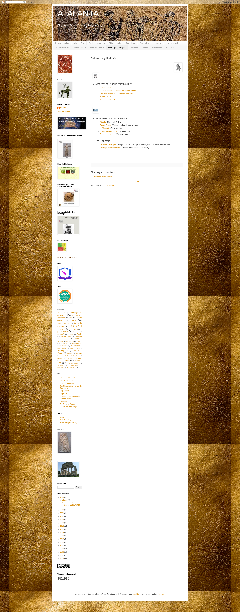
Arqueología (76, 315)
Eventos (70, 334)
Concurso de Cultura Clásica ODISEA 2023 (71, 504)
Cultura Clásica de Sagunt (69, 377)
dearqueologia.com (67, 383)
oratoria (79, 353)
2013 (62, 536)
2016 (62, 526)
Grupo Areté (64, 394)
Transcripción (74, 365)
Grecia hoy (65, 339)
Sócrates (66, 360)
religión (60, 358)
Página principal (62, 43)
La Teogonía (105, 128)
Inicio (137, 182)
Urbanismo (61, 367)
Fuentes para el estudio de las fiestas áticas (118, 91)
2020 (62, 516)
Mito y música (75, 346)
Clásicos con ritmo (97, 43)
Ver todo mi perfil (64, 111)
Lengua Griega (76, 343)
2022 (62, 510)
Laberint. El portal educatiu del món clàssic (70, 397)
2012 (62, 539)
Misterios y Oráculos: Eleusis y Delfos (115, 100)
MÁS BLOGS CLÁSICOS (67, 258)
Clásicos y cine (115, 43)
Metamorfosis (105, 97)
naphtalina (137, 594)
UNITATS (170, 48)
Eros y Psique (105, 125)
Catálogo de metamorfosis (110, 148)
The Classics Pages (67, 404)
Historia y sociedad (174, 43)
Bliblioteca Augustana (68, 420)
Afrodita (103, 122)
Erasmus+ (76, 332)
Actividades (157, 48)
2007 (62, 555)
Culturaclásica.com (67, 380)
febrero (65, 500)
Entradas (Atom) (108, 186)
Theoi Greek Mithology (68, 407)
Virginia (63, 108)
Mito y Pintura (62, 348)
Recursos (134, 48)
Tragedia (60, 365)
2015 (62, 529)
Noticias (69, 353)
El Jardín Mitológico (108, 145)
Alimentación (62, 313)
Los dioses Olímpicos (109, 131)
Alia (75, 43)
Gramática (144, 43)
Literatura (157, 43)
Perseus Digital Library (68, 423)
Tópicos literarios (73, 363)
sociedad (78, 358)
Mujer (60, 353)
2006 (62, 558)
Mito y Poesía (80, 48)
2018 (62, 523)
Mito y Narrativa (97, 48)
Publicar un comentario (103, 177)
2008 (62, 552)
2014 (62, 533)
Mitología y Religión (117, 48)
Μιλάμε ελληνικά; (62, 48)
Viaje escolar (71, 367)
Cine (59, 323)
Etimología (130, 43)
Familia (79, 334)
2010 (62, 545)
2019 (62, 520)
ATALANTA (78, 13)
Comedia (67, 323)
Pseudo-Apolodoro (71, 355)
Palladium (63, 401)
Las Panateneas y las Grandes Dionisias (116, 94)
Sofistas (77, 360)
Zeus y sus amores (108, 134)
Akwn (62, 417)
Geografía (79, 336)
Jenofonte (70, 341)
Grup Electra (64, 391)
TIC (59, 363)
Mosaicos (76, 350)
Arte (82, 43)
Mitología (62, 350)
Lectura (79, 341)
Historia (60, 341)
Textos (145, 48)
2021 (62, 513)
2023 (62, 497)
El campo (74, 329)
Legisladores (64, 343)
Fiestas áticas (105, 88)
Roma (70, 358)
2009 (62, 549)
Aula (73, 320)
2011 (62, 542)
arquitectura (62, 317)
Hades (76, 339)
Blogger (161, 594)
